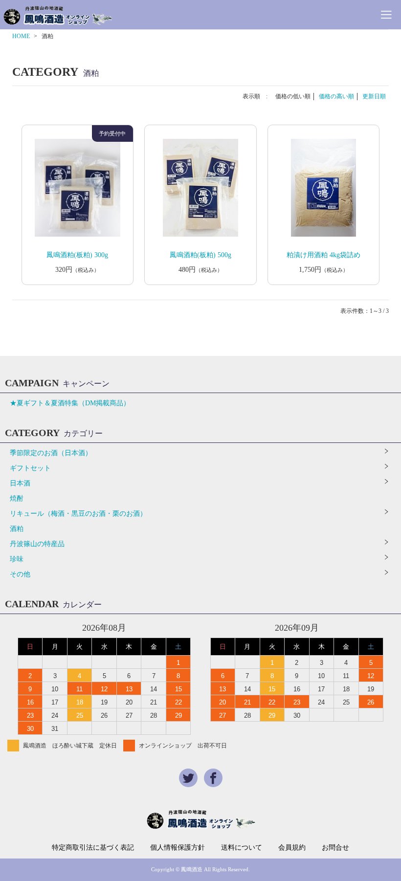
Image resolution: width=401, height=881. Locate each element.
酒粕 (16, 528)
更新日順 (374, 96)
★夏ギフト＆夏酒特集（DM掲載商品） (70, 403)
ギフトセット (30, 468)
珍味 (16, 559)
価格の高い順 (336, 96)
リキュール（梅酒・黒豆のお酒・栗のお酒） (78, 513)
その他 (20, 574)
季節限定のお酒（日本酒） (51, 453)
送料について (241, 847)
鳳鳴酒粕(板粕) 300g (77, 255)
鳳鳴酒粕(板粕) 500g (200, 255)
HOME (21, 36)
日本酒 (20, 483)
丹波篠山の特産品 (37, 544)
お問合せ (335, 847)
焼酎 (16, 498)
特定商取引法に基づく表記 (93, 847)
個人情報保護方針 (177, 847)
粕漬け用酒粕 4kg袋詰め (323, 255)
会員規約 (292, 847)
